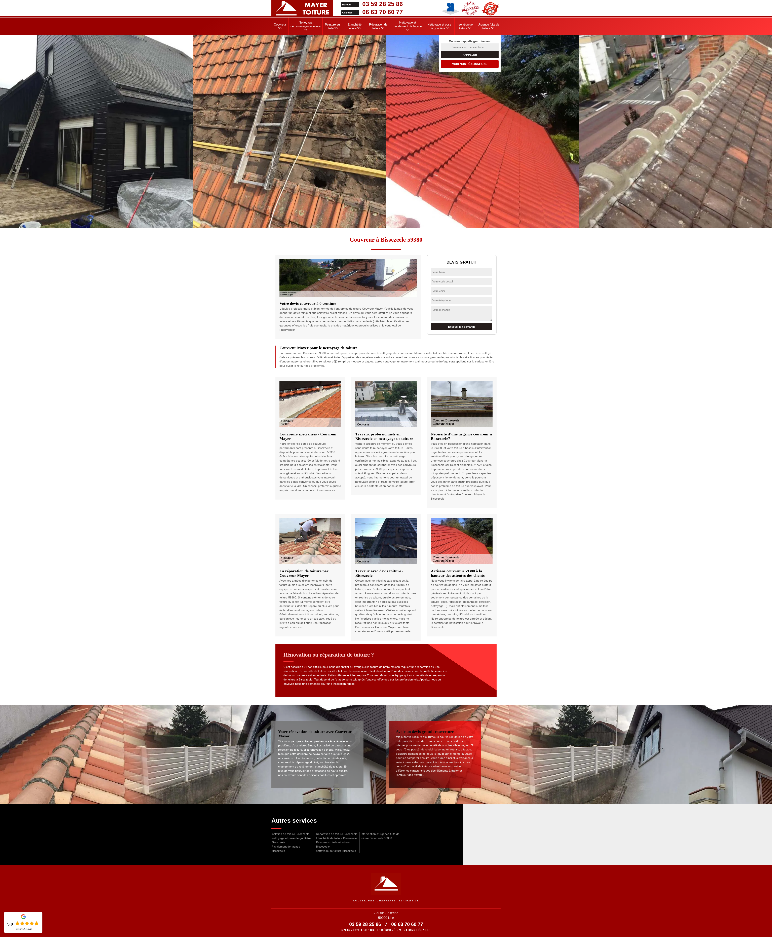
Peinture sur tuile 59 (333, 26)
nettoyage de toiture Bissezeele (336, 850)
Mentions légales (415, 930)
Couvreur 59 (280, 26)
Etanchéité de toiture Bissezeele (336, 838)
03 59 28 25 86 (382, 4)
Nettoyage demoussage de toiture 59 (305, 26)
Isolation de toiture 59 (465, 26)
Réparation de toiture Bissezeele (336, 833)
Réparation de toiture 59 (378, 26)
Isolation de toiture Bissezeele (290, 833)
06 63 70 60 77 (382, 12)
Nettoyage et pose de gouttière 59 (439, 26)
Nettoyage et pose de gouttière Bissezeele (291, 840)
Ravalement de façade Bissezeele (285, 848)
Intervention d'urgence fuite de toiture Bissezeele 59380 (380, 836)
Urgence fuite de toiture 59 (488, 26)
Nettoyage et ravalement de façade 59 (407, 26)
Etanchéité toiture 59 (354, 26)
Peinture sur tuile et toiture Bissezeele (333, 844)
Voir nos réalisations (469, 64)
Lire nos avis (23, 929)
